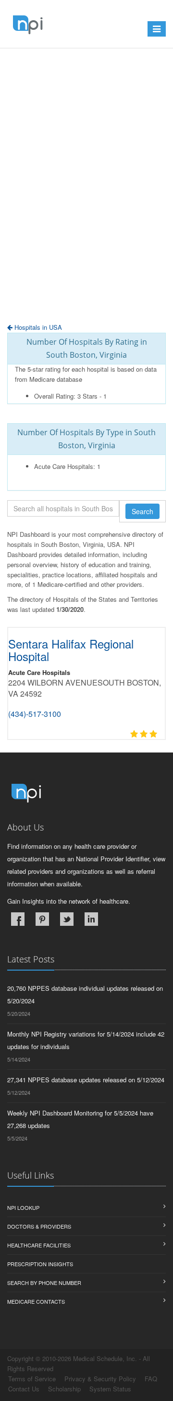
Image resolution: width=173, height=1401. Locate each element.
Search (142, 511)
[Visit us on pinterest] (42, 919)
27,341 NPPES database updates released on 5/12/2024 (85, 1079)
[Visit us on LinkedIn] (91, 919)
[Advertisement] (86, 209)
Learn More (75, 71)
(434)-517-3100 (34, 713)
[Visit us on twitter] (67, 919)
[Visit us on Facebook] (18, 919)
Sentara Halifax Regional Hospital (71, 649)
